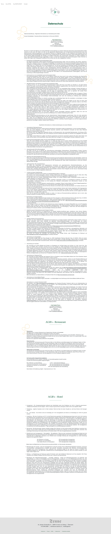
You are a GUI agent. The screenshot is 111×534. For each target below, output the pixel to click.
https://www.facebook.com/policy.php (66, 274)
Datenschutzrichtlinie (31, 300)
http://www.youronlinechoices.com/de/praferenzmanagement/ (40, 271)
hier (36, 161)
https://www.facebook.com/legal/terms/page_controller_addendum (48, 290)
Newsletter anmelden (66, 531)
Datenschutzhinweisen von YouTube (69, 252)
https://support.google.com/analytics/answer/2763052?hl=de (66, 226)
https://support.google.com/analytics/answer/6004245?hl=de (45, 201)
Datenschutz (57, 531)
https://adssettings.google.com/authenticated (37, 234)
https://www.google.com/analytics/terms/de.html (76, 200)
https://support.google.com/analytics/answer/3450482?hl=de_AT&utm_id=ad (44, 232)
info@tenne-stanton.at (59, 45)
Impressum (43, 531)
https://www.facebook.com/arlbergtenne (45, 283)
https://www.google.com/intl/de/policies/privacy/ (67, 240)
